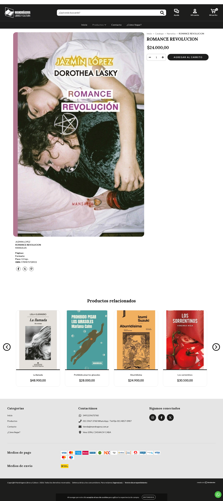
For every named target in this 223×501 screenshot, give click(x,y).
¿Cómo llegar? (134, 24)
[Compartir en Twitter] (25, 270)
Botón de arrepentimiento (136, 482)
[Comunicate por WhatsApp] (218, 494)
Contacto (116, 24)
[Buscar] (162, 12)
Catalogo (159, 33)
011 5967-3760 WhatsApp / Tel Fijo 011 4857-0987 (107, 421)
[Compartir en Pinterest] (31, 270)
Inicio (84, 24)
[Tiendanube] (206, 483)
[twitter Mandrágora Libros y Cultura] (13, 2)
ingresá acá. (118, 482)
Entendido (148, 497)
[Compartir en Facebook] (18, 270)
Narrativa (171, 33)
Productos (98, 24)
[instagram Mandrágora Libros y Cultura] (4, 2)
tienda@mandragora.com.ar (96, 426)
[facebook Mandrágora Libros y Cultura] (9, 2)
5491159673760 (91, 415)
